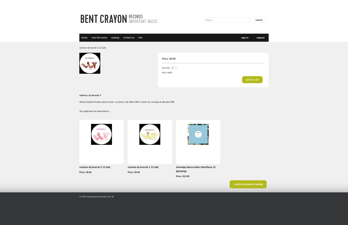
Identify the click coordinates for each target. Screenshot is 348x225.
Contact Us (128, 37)
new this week (99, 37)
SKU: (164, 73)
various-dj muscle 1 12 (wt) (143, 167)
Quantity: (166, 68)
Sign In (245, 37)
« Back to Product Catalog (248, 184)
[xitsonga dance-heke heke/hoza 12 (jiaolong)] (198, 144)
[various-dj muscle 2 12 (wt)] (101, 144)
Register (261, 37)
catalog (115, 37)
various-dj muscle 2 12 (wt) (94, 167)
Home (84, 37)
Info (140, 37)
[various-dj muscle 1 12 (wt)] (149, 144)
